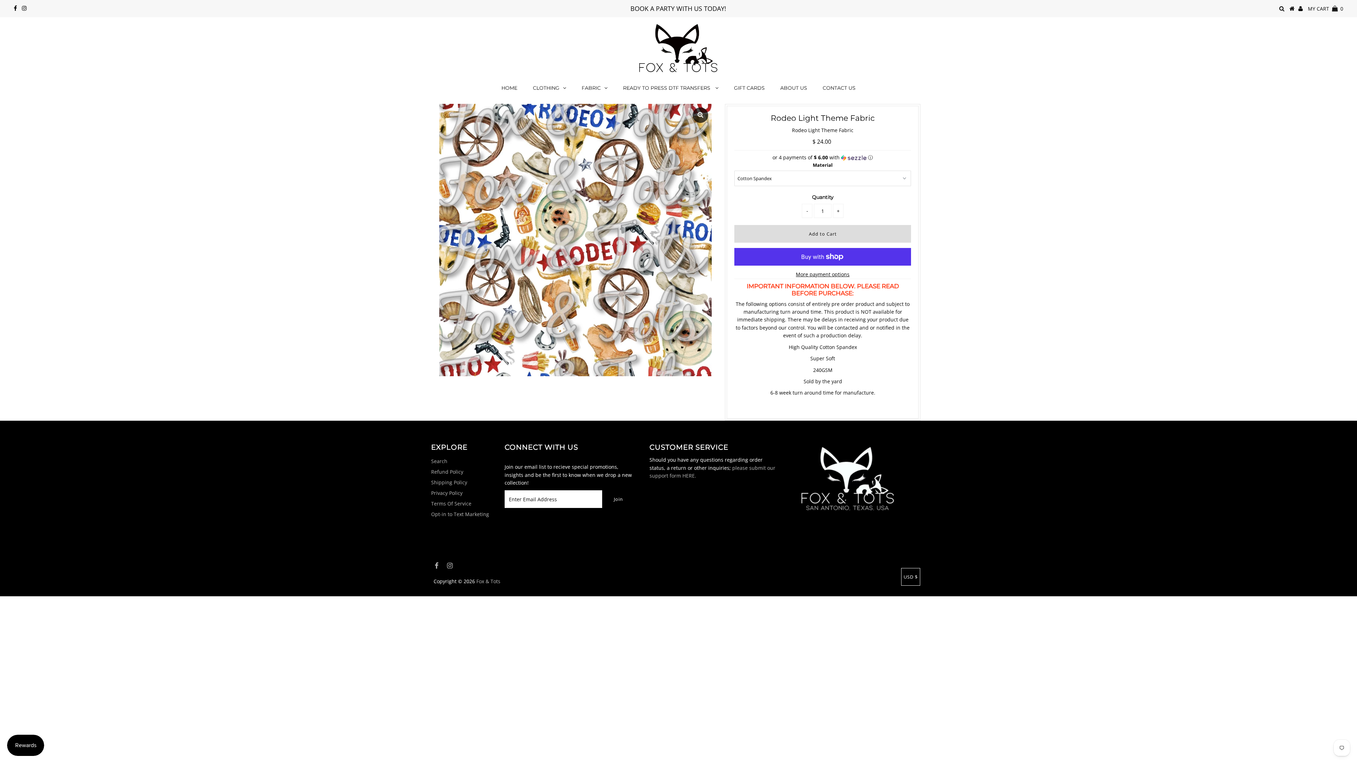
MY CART (1325, 8)
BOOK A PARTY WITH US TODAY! (678, 8)
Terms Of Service (451, 503)
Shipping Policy (449, 482)
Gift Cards (749, 88)
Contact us (839, 88)
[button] (822, 157)
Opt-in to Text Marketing (460, 514)
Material (823, 165)
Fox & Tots (488, 581)
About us (793, 88)
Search (439, 461)
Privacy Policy (447, 493)
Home (509, 88)
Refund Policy (447, 471)
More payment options (823, 274)
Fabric (591, 88)
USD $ (911, 577)
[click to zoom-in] (700, 115)
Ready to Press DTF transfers (667, 88)
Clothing (546, 88)
